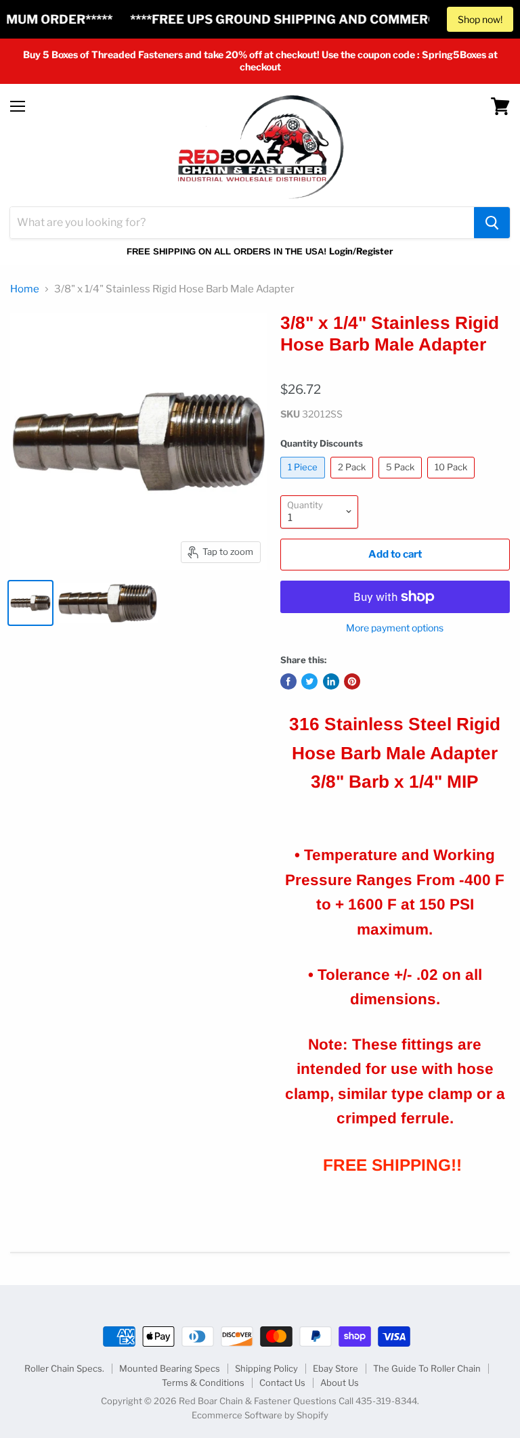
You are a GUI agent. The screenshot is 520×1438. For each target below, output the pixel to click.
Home (24, 289)
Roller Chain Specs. (64, 1368)
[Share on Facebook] (288, 681)
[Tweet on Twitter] (309, 681)
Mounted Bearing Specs (169, 1368)
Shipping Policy (266, 1368)
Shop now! (480, 19)
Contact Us (282, 1382)
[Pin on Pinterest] (352, 681)
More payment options (394, 628)
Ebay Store (335, 1368)
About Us (339, 1382)
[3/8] (30, 603)
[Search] (492, 222)
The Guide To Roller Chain (427, 1368)
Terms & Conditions (203, 1382)
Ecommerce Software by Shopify (260, 1415)
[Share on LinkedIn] (331, 681)
